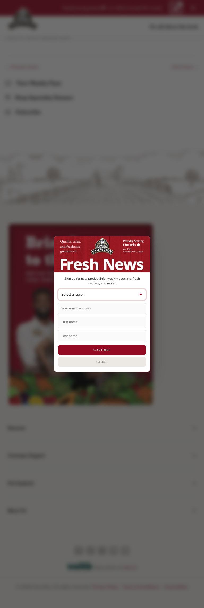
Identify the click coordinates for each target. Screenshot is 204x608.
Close (101, 362)
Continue (102, 350)
